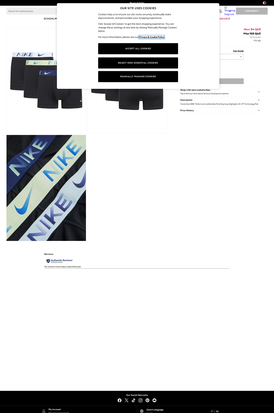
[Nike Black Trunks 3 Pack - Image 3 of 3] (46, 188)
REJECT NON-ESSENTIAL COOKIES (138, 63)
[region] (138, 46)
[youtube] (154, 400)
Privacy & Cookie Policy (151, 37)
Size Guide (238, 51)
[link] (220, 11)
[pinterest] (147, 400)
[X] (126, 400)
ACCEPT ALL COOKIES (138, 48)
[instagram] (140, 400)
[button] (220, 100)
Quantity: (185, 63)
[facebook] (119, 400)
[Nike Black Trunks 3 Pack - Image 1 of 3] (46, 80)
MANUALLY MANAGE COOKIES (138, 76)
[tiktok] (133, 400)
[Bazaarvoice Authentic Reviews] (59, 261)
